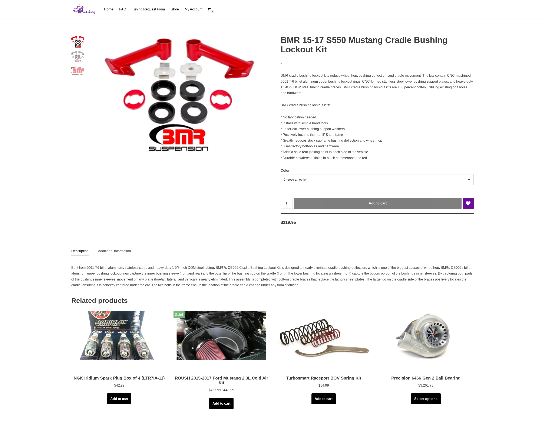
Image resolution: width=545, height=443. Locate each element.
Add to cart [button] (119, 399)
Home (108, 9)
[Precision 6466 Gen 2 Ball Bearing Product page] (426, 335)
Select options (425, 399)
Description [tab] (80, 251)
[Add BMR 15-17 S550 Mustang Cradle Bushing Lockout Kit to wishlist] (468, 203)
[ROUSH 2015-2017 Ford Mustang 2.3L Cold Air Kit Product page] (221, 335)
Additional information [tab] (114, 251)
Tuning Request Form (148, 9)
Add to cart (378, 203)
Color (285, 170)
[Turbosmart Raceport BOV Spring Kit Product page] (324, 335)
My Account (193, 9)
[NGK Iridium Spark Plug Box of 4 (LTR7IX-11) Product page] (119, 335)
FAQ (122, 9)
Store (175, 9)
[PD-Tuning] (84, 9)
